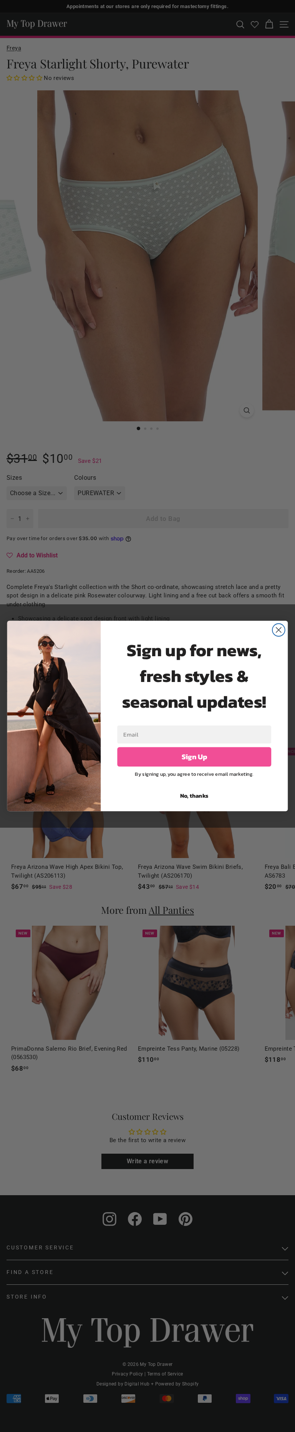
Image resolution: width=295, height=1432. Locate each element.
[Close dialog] (278, 630)
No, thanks (194, 795)
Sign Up (194, 757)
